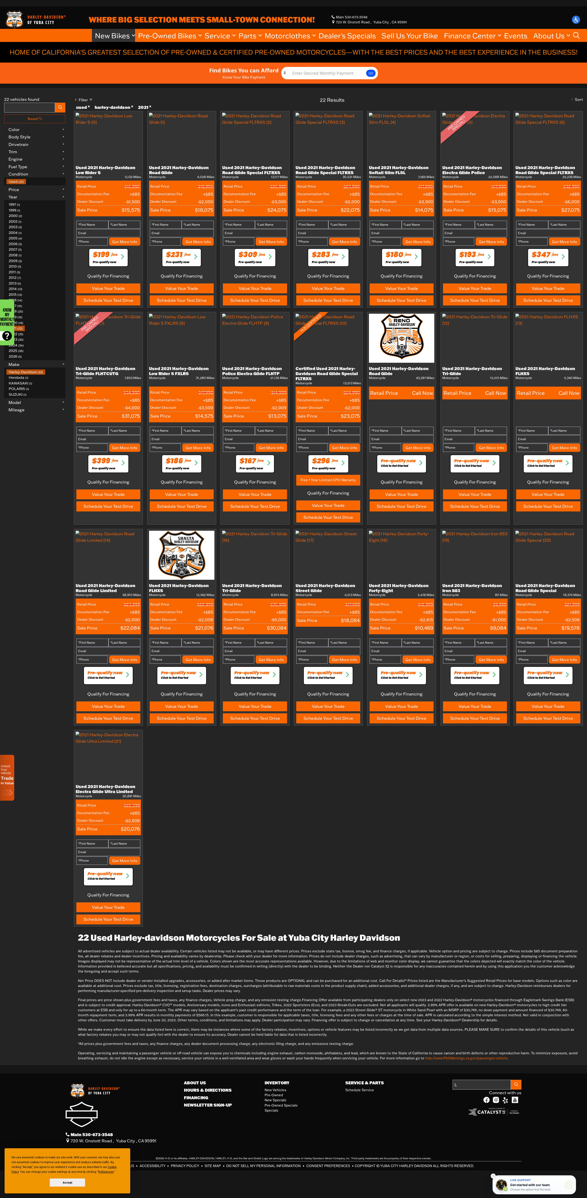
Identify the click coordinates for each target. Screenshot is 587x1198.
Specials (271, 1110)
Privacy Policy (185, 1166)
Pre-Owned (274, 1095)
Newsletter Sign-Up (208, 1105)
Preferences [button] (106, 1171)
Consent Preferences (328, 1166)
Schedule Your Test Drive (108, 300)
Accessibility (153, 1166)
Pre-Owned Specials (281, 1105)
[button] (576, 19)
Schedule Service (359, 1090)
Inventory (277, 1082)
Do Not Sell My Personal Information (264, 1166)
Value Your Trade (108, 288)
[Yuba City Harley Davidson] (34, 19)
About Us (195, 1082)
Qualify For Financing (108, 276)
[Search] (60, 108)
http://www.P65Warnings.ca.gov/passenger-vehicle (466, 1058)
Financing (196, 1097)
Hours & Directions (208, 1090)
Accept (67, 1182)
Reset (33, 119)
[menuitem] (36, 181)
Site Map (213, 1166)
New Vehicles (275, 1090)
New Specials (275, 1100)
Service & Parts (364, 1082)
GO (370, 73)
